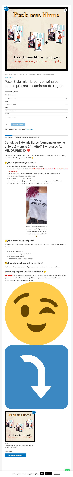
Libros (10, 74)
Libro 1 (7, 101)
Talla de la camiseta (11, 95)
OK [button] (42, 474)
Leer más (57, 474)
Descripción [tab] (8, 137)
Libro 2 (7, 107)
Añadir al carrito (18, 124)
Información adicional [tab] (21, 137)
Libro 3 (7, 113)
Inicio (6, 74)
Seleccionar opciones (15, 455)
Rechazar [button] (48, 474)
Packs (11, 77)
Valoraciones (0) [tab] (34, 137)
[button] (65, 10)
